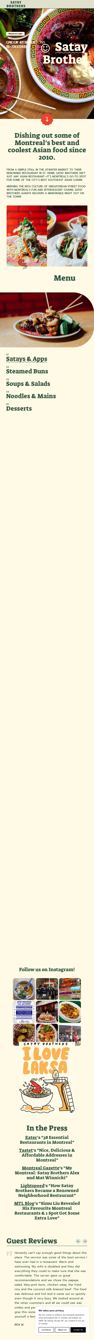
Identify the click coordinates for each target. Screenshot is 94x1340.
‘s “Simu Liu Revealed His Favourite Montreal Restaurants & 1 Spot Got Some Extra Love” (47, 1210)
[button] (24, 989)
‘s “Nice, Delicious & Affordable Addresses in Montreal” (47, 1155)
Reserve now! (15, 33)
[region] (62, 1321)
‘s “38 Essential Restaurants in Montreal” (47, 1140)
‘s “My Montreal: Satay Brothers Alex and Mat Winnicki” (47, 1173)
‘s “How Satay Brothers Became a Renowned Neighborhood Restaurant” (47, 1190)
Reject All (62, 1330)
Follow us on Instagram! (47, 969)
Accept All (78, 1330)
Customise (46, 1330)
